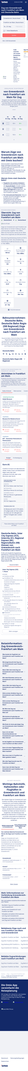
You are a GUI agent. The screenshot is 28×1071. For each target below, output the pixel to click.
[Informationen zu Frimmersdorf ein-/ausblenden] (24, 877)
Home (3, 974)
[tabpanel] (14, 601)
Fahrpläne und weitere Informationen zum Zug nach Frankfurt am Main (13, 919)
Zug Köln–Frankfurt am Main (9, 941)
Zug (8, 974)
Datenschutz (5, 1061)
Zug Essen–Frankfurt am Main (10, 967)
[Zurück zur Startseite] (4, 2)
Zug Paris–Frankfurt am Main (9, 963)
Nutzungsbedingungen (17, 1058)
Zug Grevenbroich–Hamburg (9, 948)
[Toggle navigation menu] (26, 2)
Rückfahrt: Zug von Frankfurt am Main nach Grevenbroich (13, 906)
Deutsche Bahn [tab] (14, 565)
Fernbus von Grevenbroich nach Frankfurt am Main (11, 910)
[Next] (25, 117)
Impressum (4, 1058)
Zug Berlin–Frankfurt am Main (10, 937)
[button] (8, 26)
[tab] (6, 391)
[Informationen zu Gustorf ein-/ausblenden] (24, 868)
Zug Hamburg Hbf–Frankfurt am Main (12, 944)
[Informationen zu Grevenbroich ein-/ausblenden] (24, 860)
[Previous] (3, 117)
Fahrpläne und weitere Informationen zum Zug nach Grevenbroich (13, 915)
